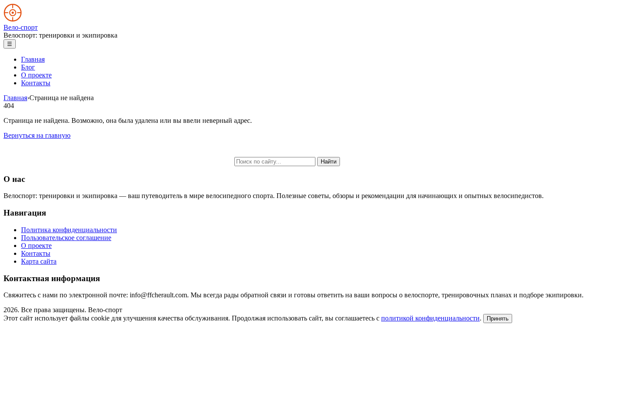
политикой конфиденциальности (430, 318)
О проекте (36, 75)
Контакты (35, 83)
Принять (498, 318)
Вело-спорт (21, 27)
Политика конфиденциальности (69, 229)
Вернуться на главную (37, 135)
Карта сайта (39, 261)
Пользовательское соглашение (66, 237)
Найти (328, 161)
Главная (33, 59)
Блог (28, 67)
